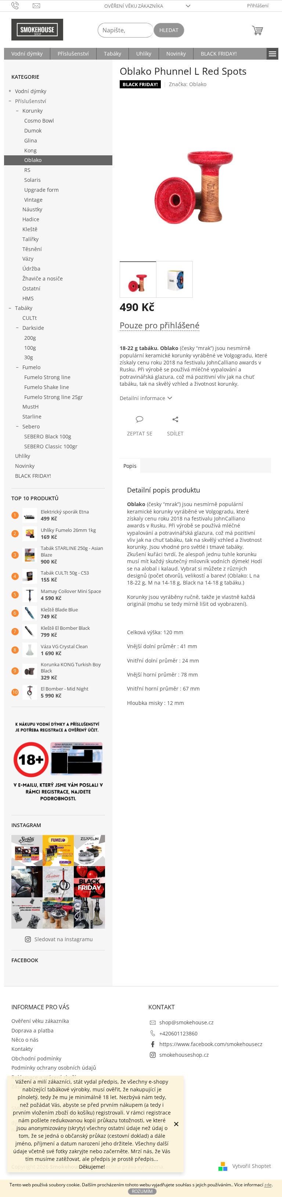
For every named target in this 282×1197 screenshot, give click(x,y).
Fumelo (31, 367)
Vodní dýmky (30, 91)
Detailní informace (142, 398)
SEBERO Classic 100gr (50, 446)
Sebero (31, 426)
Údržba (31, 268)
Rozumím (142, 1191)
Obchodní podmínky (36, 1058)
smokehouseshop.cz (184, 1054)
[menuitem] (27, 54)
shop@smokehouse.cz (186, 1022)
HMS (28, 298)
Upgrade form (41, 189)
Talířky (30, 239)
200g (30, 337)
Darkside (33, 327)
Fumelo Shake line (46, 387)
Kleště (29, 229)
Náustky (32, 209)
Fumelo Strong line (47, 377)
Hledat (168, 30)
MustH (30, 406)
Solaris (32, 179)
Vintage (33, 199)
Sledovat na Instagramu (64, 939)
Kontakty (22, 1048)
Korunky (32, 110)
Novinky (25, 465)
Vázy (27, 258)
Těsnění (32, 249)
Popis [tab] (130, 465)
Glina (30, 140)
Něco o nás (25, 1039)
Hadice (30, 219)
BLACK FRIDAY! (33, 475)
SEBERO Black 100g (47, 436)
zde (268, 1185)
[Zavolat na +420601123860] (22, 5)
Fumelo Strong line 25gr (53, 396)
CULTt (29, 317)
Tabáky (23, 307)
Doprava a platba (32, 1030)
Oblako (32, 159)
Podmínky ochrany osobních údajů (53, 1067)
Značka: (187, 84)
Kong (30, 150)
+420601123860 (178, 1033)
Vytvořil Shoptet (251, 1165)
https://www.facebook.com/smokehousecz (211, 1044)
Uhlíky (22, 455)
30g (28, 357)
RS (27, 169)
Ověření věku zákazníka (133, 6)
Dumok (32, 130)
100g (30, 347)
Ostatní (31, 288)
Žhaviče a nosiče (42, 278)
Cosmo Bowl (39, 120)
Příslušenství (30, 101)
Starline (31, 416)
